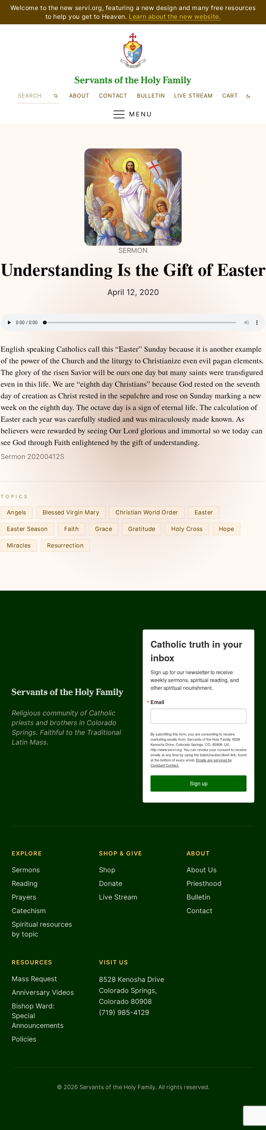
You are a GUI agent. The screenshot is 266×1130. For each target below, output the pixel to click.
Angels (16, 512)
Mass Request (34, 979)
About (79, 95)
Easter (204, 512)
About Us (202, 870)
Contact (113, 95)
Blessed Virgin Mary (71, 512)
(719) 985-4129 (124, 1012)
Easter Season (27, 528)
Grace (103, 528)
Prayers (24, 897)
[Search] (56, 95)
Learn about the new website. (175, 16)
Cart (230, 95)
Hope (226, 528)
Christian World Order (146, 512)
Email (157, 702)
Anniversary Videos (43, 992)
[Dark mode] (248, 96)
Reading (25, 883)
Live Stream (118, 897)
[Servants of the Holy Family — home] (133, 81)
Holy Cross (187, 528)
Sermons (26, 870)
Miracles (19, 545)
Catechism (29, 911)
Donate (110, 883)
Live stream (193, 95)
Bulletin (151, 95)
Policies (24, 1039)
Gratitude (141, 528)
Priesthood (204, 883)
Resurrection (65, 545)
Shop (107, 870)
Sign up (199, 783)
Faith (71, 528)
